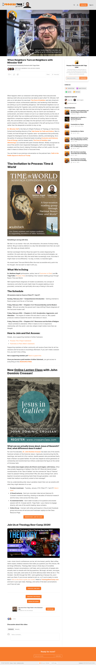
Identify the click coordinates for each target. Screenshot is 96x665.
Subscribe (83, 5)
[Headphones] (3, 34)
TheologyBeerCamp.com (50, 579)
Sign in (91, 5)
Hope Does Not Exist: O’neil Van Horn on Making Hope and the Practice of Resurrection (79, 138)
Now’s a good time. (35, 356)
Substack (81, 663)
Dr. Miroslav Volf (13, 129)
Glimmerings (11, 143)
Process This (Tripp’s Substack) (20, 341)
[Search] (74, 4)
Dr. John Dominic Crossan (32, 452)
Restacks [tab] (17, 629)
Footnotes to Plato (46, 273)
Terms (15, 663)
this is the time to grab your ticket (23, 579)
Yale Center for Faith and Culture (42, 131)
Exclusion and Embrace (49, 138)
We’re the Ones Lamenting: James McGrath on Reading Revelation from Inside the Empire (78, 152)
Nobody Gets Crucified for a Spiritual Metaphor (78, 118)
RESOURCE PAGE (26, 362)
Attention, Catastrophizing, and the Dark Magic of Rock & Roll (79, 111)
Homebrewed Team (25, 68)
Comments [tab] (11, 629)
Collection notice (20, 663)
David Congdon (36, 68)
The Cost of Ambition (38, 100)
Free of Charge (12, 140)
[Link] (5, 165)
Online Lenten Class (28, 370)
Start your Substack (45, 663)
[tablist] (13, 629)
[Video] (3, 31)
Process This (20, 276)
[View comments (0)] (92, 34)
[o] (67, 112)
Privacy (11, 663)
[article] (76, 112)
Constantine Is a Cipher (77, 124)
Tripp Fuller (18, 68)
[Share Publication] (77, 4)
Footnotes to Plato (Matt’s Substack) (22, 344)
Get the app (50, 609)
